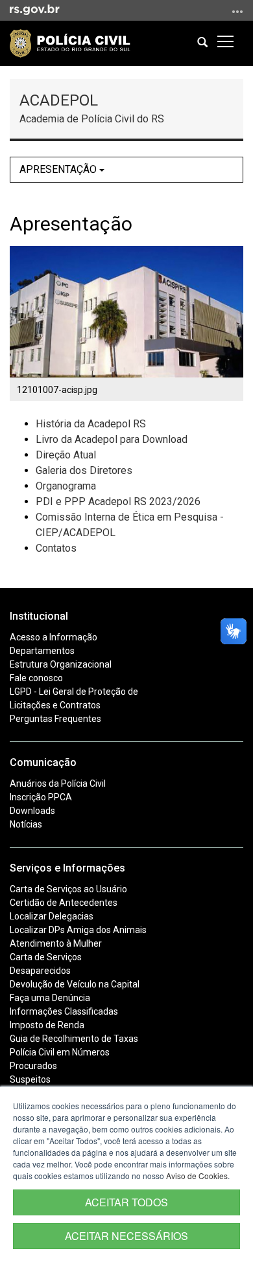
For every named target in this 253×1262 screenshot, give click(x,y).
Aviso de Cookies (197, 1175)
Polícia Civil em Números (60, 1052)
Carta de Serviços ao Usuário (68, 889)
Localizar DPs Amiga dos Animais (78, 930)
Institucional (39, 616)
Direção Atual (66, 455)
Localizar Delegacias (51, 916)
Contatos (56, 548)
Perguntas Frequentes (55, 719)
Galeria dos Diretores (84, 470)
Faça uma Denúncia (50, 998)
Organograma (66, 486)
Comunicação (43, 762)
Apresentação (59, 169)
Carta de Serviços (46, 957)
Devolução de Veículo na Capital (74, 984)
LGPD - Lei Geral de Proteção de (74, 691)
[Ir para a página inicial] (70, 43)
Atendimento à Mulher (56, 943)
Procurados (33, 1066)
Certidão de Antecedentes (63, 902)
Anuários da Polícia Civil (58, 783)
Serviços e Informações (67, 868)
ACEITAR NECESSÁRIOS (126, 1235)
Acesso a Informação (53, 637)
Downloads (32, 811)
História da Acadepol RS (91, 424)
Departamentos (42, 651)
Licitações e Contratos (55, 705)
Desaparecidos (40, 970)
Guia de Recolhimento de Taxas (74, 1038)
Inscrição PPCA (41, 797)
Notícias (26, 824)
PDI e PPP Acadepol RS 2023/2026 (118, 501)
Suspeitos (30, 1079)
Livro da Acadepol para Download (111, 439)
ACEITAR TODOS (126, 1202)
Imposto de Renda (47, 1025)
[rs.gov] (35, 9)
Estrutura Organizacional (61, 664)
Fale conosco (36, 678)
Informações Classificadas (64, 1011)
